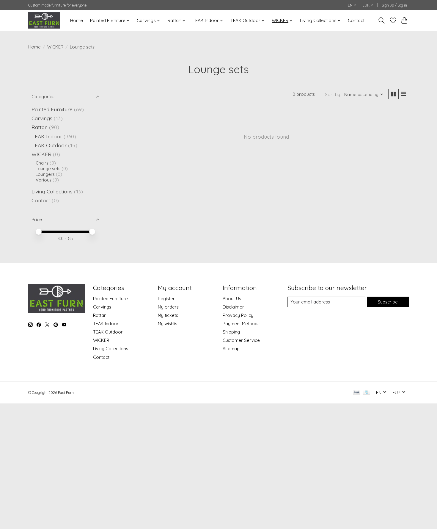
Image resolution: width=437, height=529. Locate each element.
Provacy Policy (238, 315)
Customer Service (241, 340)
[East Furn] (44, 20)
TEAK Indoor (47, 136)
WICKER (55, 47)
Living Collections (52, 191)
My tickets (168, 315)
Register (166, 298)
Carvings (42, 118)
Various (43, 180)
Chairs (42, 163)
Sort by (332, 94)
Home (76, 20)
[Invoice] (366, 392)
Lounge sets (48, 168)
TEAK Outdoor (49, 145)
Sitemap (231, 348)
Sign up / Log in (394, 5)
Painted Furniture (52, 109)
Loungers (45, 174)
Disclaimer (233, 307)
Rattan (40, 127)
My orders (168, 307)
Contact (356, 20)
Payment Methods (241, 323)
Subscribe (388, 302)
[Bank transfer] (357, 392)
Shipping (231, 332)
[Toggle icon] (381, 20)
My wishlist (168, 323)
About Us (232, 298)
